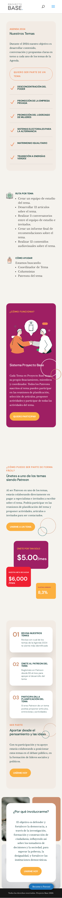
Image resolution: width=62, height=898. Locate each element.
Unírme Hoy (20, 772)
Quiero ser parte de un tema (30, 74)
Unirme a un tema (20, 526)
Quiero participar (24, 416)
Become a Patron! (41, 886)
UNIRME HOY (31, 871)
